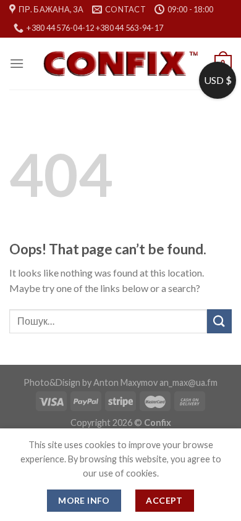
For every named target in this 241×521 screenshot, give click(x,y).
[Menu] (16, 63)
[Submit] (219, 321)
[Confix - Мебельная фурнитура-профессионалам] (120, 64)
